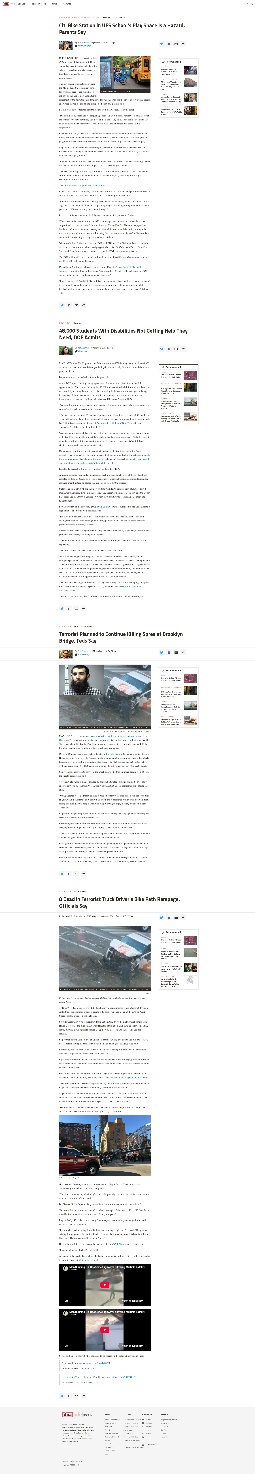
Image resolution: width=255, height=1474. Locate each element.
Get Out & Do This (130, 1433)
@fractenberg (84, 654)
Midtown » (165, 964)
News (54, 4)
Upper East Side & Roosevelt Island (79, 18)
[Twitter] (143, 1419)
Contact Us (164, 1426)
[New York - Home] (9, 4)
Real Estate (109, 1444)
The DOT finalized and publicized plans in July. (82, 185)
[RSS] (143, 1437)
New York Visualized (131, 1426)
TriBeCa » (165, 94)
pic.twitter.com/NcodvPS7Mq (96, 1363)
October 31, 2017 (90, 1368)
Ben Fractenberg (85, 651)
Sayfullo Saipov (113, 753)
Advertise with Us (167, 1423)
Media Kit (164, 1437)
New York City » (167, 413)
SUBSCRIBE (150, 1444)
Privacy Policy (78, 1461)
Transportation (118, 18)
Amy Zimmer (83, 347)
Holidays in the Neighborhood (134, 1447)
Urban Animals (110, 1450)
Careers (163, 1433)
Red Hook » (165, 398)
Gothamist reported (88, 1259)
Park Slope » (166, 67)
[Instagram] (143, 1433)
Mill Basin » (166, 107)
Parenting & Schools (112, 1437)
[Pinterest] (142, 1426)
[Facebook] (143, 1423)
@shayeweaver (84, 45)
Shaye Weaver (84, 42)
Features (67, 4)
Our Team (164, 1430)
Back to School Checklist (132, 1419)
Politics (107, 1440)
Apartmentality (129, 1430)
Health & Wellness (111, 1433)
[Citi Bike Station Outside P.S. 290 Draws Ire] (125, 72)
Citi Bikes (119, 1244)
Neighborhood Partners (169, 1419)
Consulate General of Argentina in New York (125, 1077)
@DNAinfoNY (69, 1377)
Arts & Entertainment (112, 1419)
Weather (108, 1454)
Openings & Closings (131, 1437)
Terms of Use (67, 1461)
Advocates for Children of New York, (115, 422)
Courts (75, 626)
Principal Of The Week (132, 1440)
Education (106, 18)
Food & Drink (109, 1430)
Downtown (65, 323)
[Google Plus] (143, 1430)
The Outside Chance (131, 1423)
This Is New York (129, 1444)
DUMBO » (164, 372)
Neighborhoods (39, 4)
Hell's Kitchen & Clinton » (171, 385)
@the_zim (82, 351)
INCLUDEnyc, (104, 506)
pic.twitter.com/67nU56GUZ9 (121, 1377)
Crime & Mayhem (87, 626)
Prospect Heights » (169, 79)
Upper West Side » (168, 976)
